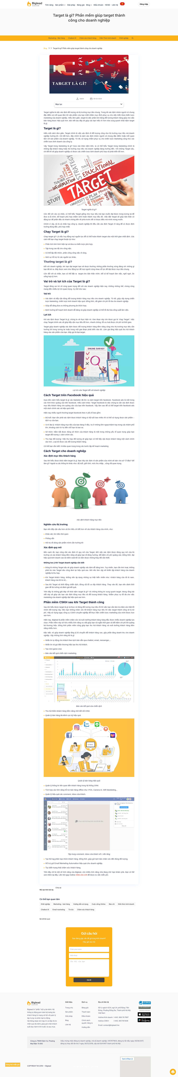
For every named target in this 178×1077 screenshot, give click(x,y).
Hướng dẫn (86, 1027)
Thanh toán (86, 1012)
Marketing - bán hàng (61, 904)
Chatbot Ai (45, 909)
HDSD (107, 5)
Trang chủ (69, 1008)
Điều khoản (98, 5)
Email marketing (59, 909)
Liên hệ (115, 5)
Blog (88, 5)
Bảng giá (80, 5)
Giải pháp (71, 5)
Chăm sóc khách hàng (87, 38)
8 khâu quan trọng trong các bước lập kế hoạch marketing (84, 446)
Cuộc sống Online (98, 904)
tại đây (55, 875)
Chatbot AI (72, 38)
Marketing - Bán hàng (56, 38)
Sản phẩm (59, 5)
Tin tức (71, 909)
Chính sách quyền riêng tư (87, 1021)
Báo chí (112, 904)
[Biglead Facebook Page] (144, 1011)
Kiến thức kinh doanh (126, 904)
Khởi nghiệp (123, 38)
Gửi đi (89, 980)
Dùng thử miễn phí (13, 1065)
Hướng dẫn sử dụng (80, 904)
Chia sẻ (58, 888)
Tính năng (49, 5)
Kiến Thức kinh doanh (108, 38)
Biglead (54, 620)
